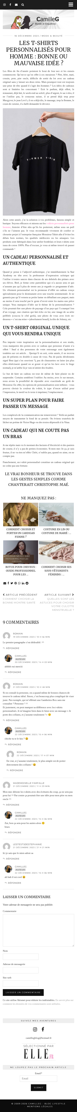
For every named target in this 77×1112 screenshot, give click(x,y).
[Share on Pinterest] (16, 583)
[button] (72, 5)
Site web (7, 977)
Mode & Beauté (52, 36)
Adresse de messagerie (14, 964)
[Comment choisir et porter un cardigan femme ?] (20, 515)
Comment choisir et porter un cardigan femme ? (20, 533)
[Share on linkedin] (23, 583)
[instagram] (4, 4)
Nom (5, 950)
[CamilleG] (38, 15)
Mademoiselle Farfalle (28, 783)
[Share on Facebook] (8, 583)
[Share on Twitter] (12, 583)
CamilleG (21, 656)
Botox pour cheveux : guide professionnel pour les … (20, 570)
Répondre (12, 648)
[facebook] (10, 4)
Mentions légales (40, 1106)
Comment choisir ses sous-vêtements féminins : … (56, 570)
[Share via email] (5, 583)
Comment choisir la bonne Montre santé (20, 598)
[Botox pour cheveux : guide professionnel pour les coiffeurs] (20, 552)
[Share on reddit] (27, 583)
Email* (38, 1073)
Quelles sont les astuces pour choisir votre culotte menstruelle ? (57, 602)
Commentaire (9, 911)
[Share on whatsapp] (19, 583)
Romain (18, 633)
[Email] (16, 4)
